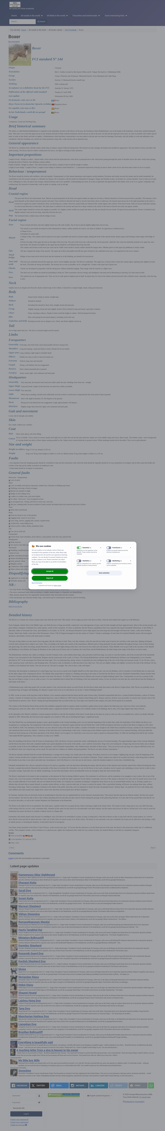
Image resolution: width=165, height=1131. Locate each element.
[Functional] (109, 547)
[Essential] (79, 547)
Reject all (49, 578)
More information (37, 583)
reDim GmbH (57, 585)
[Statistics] (79, 560)
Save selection (104, 573)
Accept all (49, 571)
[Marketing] (109, 560)
